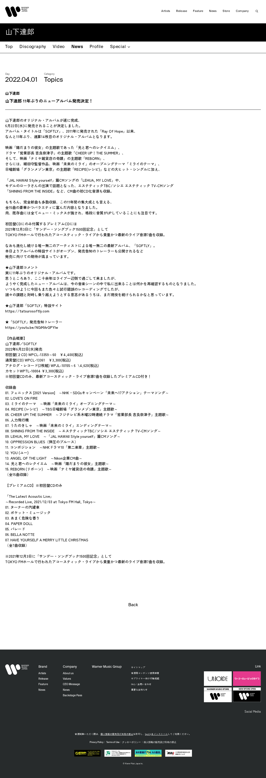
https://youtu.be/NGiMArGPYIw (31, 327)
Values (67, 679)
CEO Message (71, 684)
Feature (198, 11)
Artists (165, 11)
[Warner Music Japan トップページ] (17, 11)
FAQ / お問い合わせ (141, 684)
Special (118, 47)
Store (226, 11)
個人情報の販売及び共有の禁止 (117, 733)
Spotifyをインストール (156, 733)
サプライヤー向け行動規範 (145, 678)
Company (242, 11)
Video (59, 47)
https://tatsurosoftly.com (27, 310)
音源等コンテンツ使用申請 (145, 672)
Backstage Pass (72, 695)
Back (133, 605)
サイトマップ (138, 667)
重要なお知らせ (139, 689)
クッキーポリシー (131, 742)
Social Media (252, 711)
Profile (96, 47)
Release (181, 11)
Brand (42, 666)
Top (9, 47)
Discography (32, 47)
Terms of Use (112, 742)
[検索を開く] (257, 11)
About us (68, 673)
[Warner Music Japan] (17, 669)
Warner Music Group (107, 666)
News (77, 47)
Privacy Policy (96, 742)
